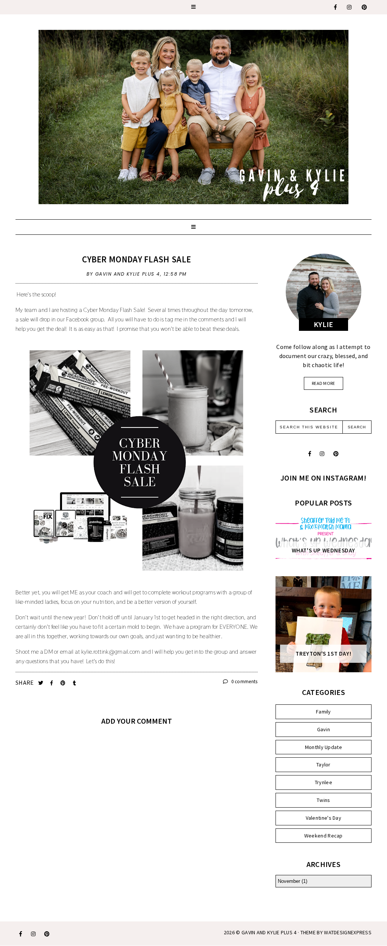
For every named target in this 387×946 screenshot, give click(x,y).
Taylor (323, 764)
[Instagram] (349, 7)
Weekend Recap (323, 835)
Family (323, 711)
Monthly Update (323, 747)
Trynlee (323, 782)
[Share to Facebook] (52, 683)
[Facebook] (335, 7)
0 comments (243, 681)
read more (323, 383)
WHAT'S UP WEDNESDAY (323, 550)
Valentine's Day (324, 817)
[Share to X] (41, 683)
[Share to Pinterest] (63, 683)
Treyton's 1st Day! (323, 653)
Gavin (323, 729)
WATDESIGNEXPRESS (348, 932)
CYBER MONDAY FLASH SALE (136, 259)
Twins (323, 800)
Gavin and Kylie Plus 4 (269, 932)
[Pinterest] (365, 7)
